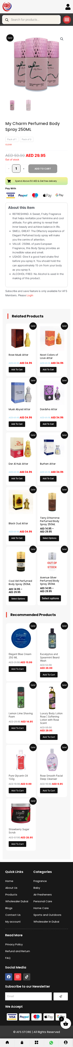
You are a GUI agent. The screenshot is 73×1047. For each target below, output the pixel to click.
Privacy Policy (14, 944)
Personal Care (42, 901)
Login (30, 295)
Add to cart (43, 168)
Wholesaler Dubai (16, 901)
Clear (8, 144)
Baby (36, 888)
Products (11, 894)
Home (9, 881)
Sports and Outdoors (47, 915)
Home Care (41, 908)
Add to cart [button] (17, 369)
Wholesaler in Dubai (46, 921)
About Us (11, 888)
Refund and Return (17, 951)
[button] (67, 20)
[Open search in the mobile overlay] (31, 19)
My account (13, 921)
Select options (49, 538)
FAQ (7, 958)
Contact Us (13, 915)
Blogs (8, 908)
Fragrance (40, 881)
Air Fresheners (42, 894)
